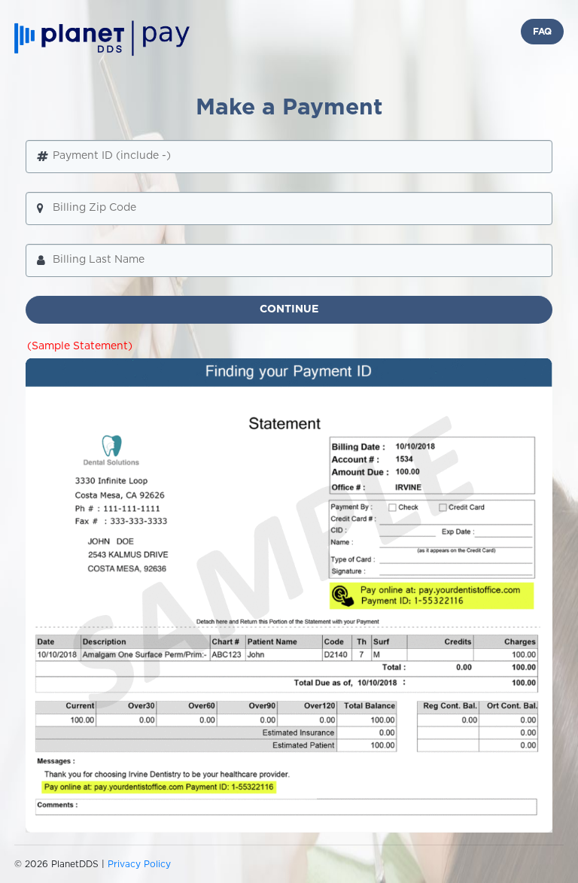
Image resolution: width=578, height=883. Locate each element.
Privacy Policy (139, 864)
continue (289, 309)
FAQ (542, 31)
